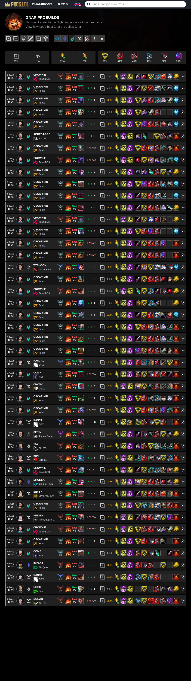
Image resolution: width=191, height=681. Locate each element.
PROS (63, 4)
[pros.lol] (17, 4)
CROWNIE (39, 74)
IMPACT (38, 563)
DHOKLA (39, 479)
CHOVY (38, 384)
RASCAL (38, 360)
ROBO (37, 586)
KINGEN (38, 515)
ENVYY (37, 491)
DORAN (38, 598)
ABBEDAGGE (41, 134)
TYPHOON (39, 265)
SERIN (37, 432)
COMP (37, 372)
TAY (35, 444)
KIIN (36, 455)
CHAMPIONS (42, 4)
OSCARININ (40, 86)
